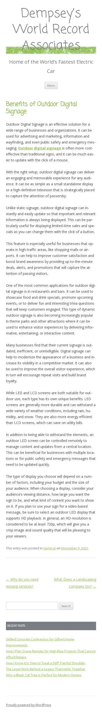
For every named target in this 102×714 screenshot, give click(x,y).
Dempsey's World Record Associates (51, 30)
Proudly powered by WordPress (28, 705)
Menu (51, 85)
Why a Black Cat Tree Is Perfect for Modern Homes (43, 675)
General (49, 548)
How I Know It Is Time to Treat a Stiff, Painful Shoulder (45, 663)
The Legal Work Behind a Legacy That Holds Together (45, 669)
